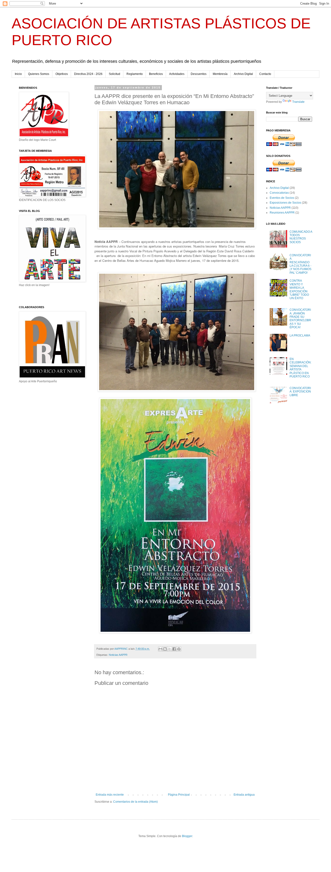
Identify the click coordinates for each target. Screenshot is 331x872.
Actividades (176, 74)
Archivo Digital (243, 74)
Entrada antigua (244, 794)
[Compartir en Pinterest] (178, 649)
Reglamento (134, 74)
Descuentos (198, 74)
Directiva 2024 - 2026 (88, 74)
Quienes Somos (38, 74)
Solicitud (114, 74)
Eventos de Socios (282, 198)
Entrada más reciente (110, 794)
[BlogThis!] (165, 649)
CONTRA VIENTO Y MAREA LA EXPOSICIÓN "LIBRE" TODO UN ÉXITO (299, 289)
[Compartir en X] (169, 649)
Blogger (187, 836)
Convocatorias (279, 192)
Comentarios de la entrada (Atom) (135, 801)
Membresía (220, 74)
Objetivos (61, 74)
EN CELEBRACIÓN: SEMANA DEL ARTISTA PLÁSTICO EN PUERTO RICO (300, 367)
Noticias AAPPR (118, 654)
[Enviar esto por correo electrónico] (160, 649)
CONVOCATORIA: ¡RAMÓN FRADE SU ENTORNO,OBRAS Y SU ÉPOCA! (300, 318)
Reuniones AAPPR (282, 212)
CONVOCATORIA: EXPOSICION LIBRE (300, 391)
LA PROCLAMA (300, 335)
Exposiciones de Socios (285, 202)
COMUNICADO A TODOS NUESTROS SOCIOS (301, 237)
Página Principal (179, 794)
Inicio (18, 74)
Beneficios (156, 74)
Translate (298, 102)
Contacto (265, 74)
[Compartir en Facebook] (174, 649)
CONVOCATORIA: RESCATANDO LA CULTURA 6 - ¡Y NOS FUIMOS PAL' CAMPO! (300, 264)
